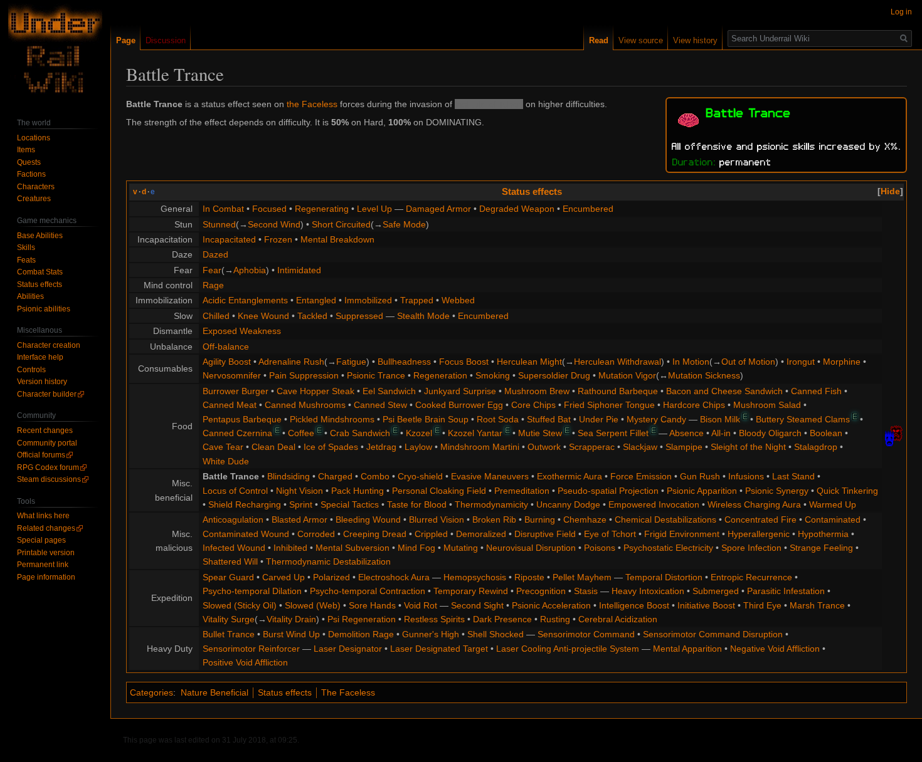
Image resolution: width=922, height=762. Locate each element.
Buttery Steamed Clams (803, 419)
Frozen (278, 239)
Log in (901, 12)
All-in (721, 433)
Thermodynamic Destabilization (328, 561)
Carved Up (283, 577)
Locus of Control (235, 491)
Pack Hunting (357, 491)
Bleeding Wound (368, 519)
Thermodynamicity (491, 504)
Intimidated (299, 270)
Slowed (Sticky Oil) (240, 605)
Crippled (431, 534)
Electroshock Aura (394, 577)
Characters (36, 186)
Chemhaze (585, 519)
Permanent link (42, 564)
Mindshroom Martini (479, 447)
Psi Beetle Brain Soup (426, 419)
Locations (33, 137)
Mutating (460, 548)
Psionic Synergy (776, 491)
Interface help (40, 357)
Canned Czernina (237, 433)
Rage (213, 285)
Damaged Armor (438, 209)
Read (598, 40)
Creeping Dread (374, 534)
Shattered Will (230, 561)
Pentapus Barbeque (242, 419)
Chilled (216, 316)
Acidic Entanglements (245, 300)
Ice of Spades (331, 447)
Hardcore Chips (694, 405)
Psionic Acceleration (551, 605)
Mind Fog (416, 548)
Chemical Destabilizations (665, 519)
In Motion (690, 362)
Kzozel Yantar (475, 433)
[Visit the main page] (55, 50)
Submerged (715, 591)
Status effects (532, 191)
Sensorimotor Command (586, 634)
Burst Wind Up (291, 634)
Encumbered (588, 209)
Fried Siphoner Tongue (609, 405)
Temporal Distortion (663, 577)
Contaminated (833, 519)
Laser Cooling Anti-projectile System (567, 649)
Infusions (746, 476)
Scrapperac (592, 447)
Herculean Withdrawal (617, 362)
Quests (29, 162)
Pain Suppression (304, 375)
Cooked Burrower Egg (459, 405)
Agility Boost (227, 362)
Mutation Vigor (627, 375)
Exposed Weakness (242, 331)
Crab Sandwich (360, 433)
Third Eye (762, 605)
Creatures (34, 198)
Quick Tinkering (847, 491)
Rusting (555, 619)
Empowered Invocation (653, 504)
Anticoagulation (233, 519)
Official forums (41, 455)
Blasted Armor (299, 519)
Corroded (316, 534)
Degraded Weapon (516, 209)
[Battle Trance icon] (688, 118)
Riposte (529, 577)
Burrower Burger (235, 391)
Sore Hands (372, 605)
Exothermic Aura (569, 476)
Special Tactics (350, 504)
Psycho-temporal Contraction (367, 591)
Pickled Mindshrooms (332, 419)
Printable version (46, 552)
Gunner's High (430, 634)
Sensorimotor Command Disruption (713, 634)
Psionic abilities (43, 309)
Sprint (300, 504)
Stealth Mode (423, 316)
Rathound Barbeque (618, 391)
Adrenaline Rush (291, 362)
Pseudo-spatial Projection (608, 491)
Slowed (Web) (313, 605)
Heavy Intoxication (648, 591)
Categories (151, 692)
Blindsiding (288, 476)
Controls (31, 369)
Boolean (826, 433)
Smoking (492, 375)
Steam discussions (49, 479)
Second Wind (274, 224)
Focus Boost (464, 362)
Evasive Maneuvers (490, 476)
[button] (890, 191)
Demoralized (481, 534)
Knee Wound (263, 316)
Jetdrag (381, 447)
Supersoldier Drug (554, 375)
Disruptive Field (545, 534)
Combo (375, 476)
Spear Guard (228, 577)
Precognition (541, 591)
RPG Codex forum (48, 467)
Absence (686, 433)
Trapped (416, 300)
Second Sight (477, 605)
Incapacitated (229, 239)
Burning (539, 519)
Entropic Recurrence (751, 577)
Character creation (48, 345)
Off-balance (226, 347)
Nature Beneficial (214, 692)
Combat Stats (40, 272)
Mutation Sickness (704, 375)
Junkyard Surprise (460, 391)
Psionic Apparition (702, 491)
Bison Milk (720, 419)
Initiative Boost (706, 605)
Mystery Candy (656, 419)
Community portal (47, 443)
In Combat (223, 209)
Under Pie (598, 419)
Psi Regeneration (361, 619)
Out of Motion (748, 362)
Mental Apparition (687, 649)
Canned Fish (816, 391)
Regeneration (440, 375)
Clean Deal (273, 447)
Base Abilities (40, 235)
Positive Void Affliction (245, 662)
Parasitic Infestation (786, 591)
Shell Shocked (495, 634)
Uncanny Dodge (568, 504)
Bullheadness (404, 362)
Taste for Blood (417, 504)
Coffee (301, 433)
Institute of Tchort (489, 104)
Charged (335, 476)
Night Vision (299, 491)
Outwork (544, 447)
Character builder (47, 394)
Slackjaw (640, 447)
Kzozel (419, 433)
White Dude (226, 461)
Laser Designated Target (439, 649)
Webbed (458, 300)
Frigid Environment (681, 534)
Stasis (586, 591)
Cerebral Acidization (617, 619)
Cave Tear (223, 447)
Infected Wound (234, 548)
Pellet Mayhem (582, 577)
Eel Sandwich (389, 391)
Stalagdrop (815, 447)
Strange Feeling (821, 548)
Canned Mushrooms (305, 405)
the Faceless (312, 104)
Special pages (41, 540)
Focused (269, 209)
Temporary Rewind (470, 591)
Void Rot (420, 605)
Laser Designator (348, 649)
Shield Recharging (244, 504)
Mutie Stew (540, 433)
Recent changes (45, 430)
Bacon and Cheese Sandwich (724, 391)
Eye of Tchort (610, 534)
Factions (31, 174)
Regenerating (322, 209)
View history (695, 40)
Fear (212, 270)
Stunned (219, 224)
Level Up (374, 209)
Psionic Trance (376, 375)
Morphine (842, 362)
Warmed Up (832, 504)
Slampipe (683, 447)
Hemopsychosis (474, 577)
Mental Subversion (352, 548)
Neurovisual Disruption (531, 548)
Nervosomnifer (232, 375)
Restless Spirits (434, 619)
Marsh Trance (817, 605)
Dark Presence (502, 619)
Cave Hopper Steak (315, 391)
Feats (26, 260)
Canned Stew (380, 405)
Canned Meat (230, 405)
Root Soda (498, 419)
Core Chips (533, 405)
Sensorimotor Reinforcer (251, 649)
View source (640, 40)
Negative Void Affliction (775, 649)
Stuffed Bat (549, 419)
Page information (46, 577)
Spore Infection (751, 548)
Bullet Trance (229, 634)
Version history (42, 381)
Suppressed (359, 316)
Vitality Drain (291, 619)
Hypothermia (823, 534)
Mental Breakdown (337, 239)
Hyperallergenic (759, 534)
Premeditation (521, 491)
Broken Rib (494, 519)
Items (26, 149)
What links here (43, 515)
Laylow (418, 447)
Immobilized (368, 300)
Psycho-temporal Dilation (252, 591)
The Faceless (348, 692)
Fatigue (351, 362)
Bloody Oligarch (770, 433)
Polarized (331, 577)
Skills (26, 247)
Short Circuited (341, 224)
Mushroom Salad (767, 405)
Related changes (46, 528)
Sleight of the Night (748, 447)
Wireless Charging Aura (754, 504)
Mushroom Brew (537, 391)
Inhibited (290, 548)
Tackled (312, 316)
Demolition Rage (361, 634)
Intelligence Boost (634, 605)
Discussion (166, 40)
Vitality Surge (229, 619)
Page (125, 40)
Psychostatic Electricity (668, 548)
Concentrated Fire (760, 519)
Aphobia (249, 270)
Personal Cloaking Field (439, 491)
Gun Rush (700, 476)
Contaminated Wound (246, 534)
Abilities (30, 296)
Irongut (801, 362)
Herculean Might (529, 362)
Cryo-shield (420, 476)
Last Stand (793, 476)
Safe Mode (404, 224)
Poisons (599, 548)
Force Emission (641, 476)
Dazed (215, 254)
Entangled (316, 300)
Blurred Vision (436, 519)
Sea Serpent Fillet (613, 433)
